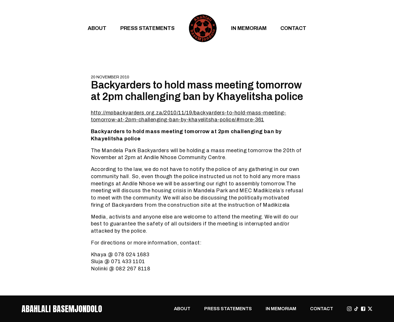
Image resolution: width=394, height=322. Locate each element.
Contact (293, 28)
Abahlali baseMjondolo (62, 309)
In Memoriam (249, 28)
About (97, 28)
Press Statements (147, 28)
